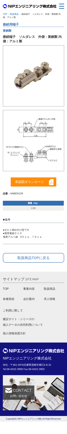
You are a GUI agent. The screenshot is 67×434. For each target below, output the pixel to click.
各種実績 (8, 298)
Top (5, 14)
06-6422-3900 (15, 369)
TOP (6, 288)
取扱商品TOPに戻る (33, 258)
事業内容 (29, 288)
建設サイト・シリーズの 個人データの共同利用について (23, 322)
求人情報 (49, 298)
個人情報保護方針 (14, 333)
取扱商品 (14, 14)
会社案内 (29, 298)
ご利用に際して (13, 310)
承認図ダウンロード (29, 182)
